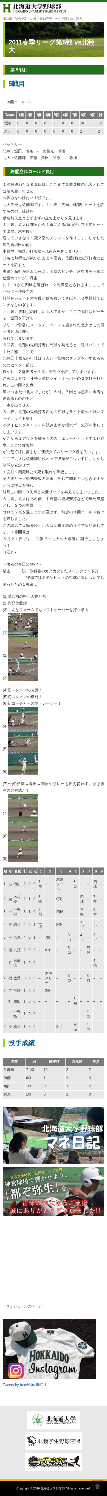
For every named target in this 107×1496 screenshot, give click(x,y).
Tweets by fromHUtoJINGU (24, 1385)
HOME (7, 18)
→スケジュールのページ (22, 1306)
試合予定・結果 (25, 18)
